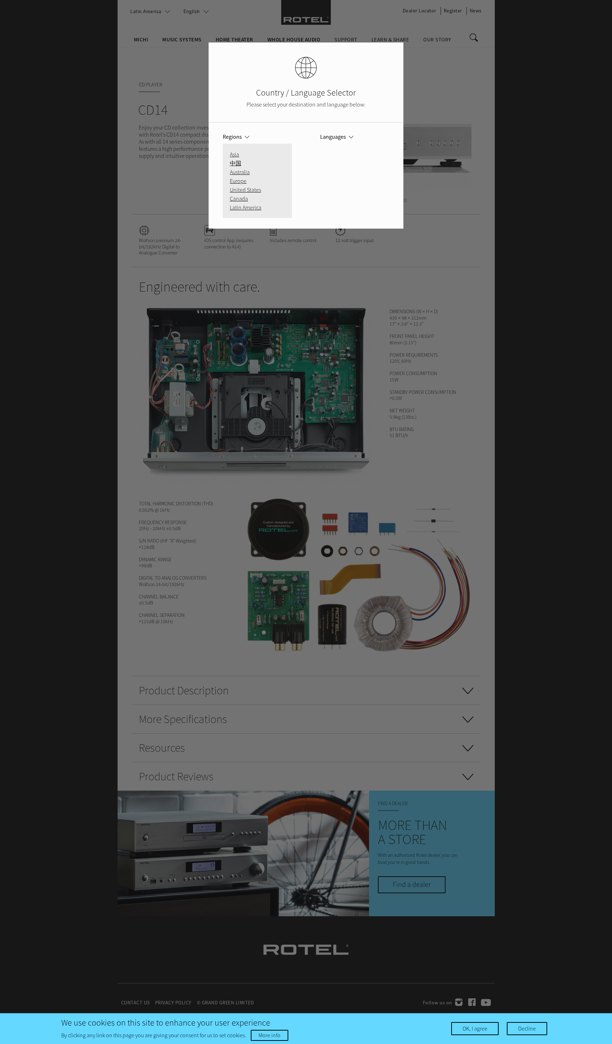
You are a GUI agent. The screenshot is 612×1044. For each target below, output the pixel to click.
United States (245, 189)
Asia (234, 154)
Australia (240, 172)
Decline (527, 1028)
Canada (239, 198)
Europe (238, 180)
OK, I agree (475, 1028)
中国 (235, 163)
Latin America (245, 207)
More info (269, 1035)
